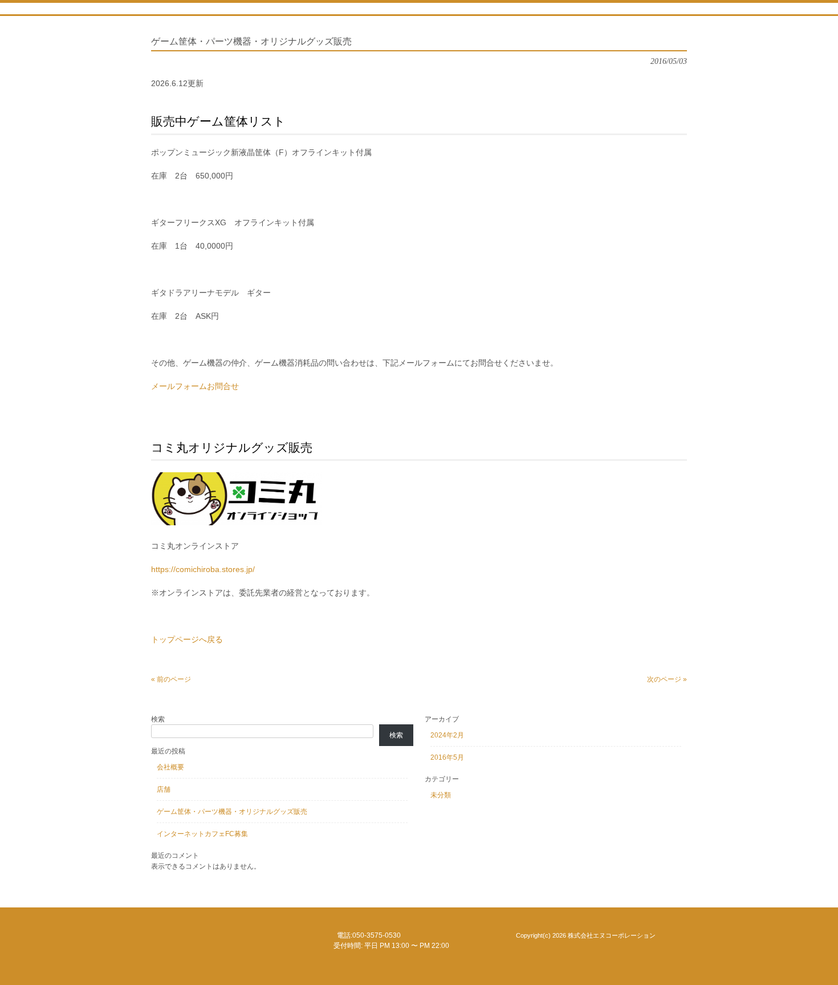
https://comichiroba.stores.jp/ (203, 569)
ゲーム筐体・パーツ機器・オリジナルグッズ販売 (232, 812)
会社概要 (170, 767)
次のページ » (667, 679)
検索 (158, 719)
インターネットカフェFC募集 (202, 834)
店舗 (163, 789)
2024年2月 (447, 735)
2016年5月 (447, 757)
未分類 (440, 795)
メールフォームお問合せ (195, 386)
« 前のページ (171, 679)
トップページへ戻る (187, 639)
